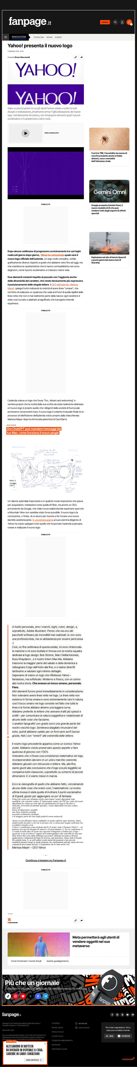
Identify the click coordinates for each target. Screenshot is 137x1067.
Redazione (56, 1045)
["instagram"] (15, 996)
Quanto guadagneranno (58, 961)
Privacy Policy (58, 1032)
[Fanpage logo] (26, 22)
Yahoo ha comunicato (52, 255)
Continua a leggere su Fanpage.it (46, 860)
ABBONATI (105, 22)
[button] (81, 57)
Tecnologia (39, 37)
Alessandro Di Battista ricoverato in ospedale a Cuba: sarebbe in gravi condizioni (24, 1050)
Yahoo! (10, 914)
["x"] (30, 996)
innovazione (19, 36)
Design (49, 37)
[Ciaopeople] (128, 1060)
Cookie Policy (57, 1036)
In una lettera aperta (43, 520)
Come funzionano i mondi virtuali (26, 961)
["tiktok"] (8, 996)
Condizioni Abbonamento (62, 1040)
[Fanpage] (11, 1015)
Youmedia (56, 1023)
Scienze (58, 37)
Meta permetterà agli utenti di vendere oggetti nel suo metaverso (96, 941)
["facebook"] (38, 996)
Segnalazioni (57, 1028)
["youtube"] (23, 996)
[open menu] (5, 37)
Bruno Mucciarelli (22, 57)
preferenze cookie (59, 1049)
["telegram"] (45, 996)
